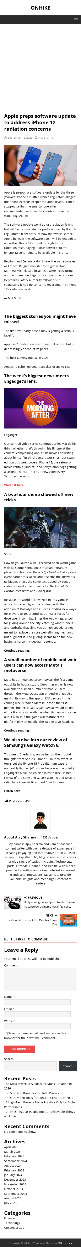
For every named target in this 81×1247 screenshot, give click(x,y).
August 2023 (12, 1198)
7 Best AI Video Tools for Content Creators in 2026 (38, 1098)
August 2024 (12, 1166)
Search (9, 1059)
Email (8, 1009)
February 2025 (14, 1156)
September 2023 (15, 1194)
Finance (9, 1218)
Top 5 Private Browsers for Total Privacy (31, 1093)
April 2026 (11, 1147)
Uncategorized (14, 1228)
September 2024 (15, 1161)
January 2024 (13, 1175)
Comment (11, 965)
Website (9, 1021)
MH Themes (65, 1243)
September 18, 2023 (20, 137)
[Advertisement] (40, 70)
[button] (75, 19)
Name (8, 997)
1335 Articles (50, 837)
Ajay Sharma (46, 137)
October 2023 (13, 1189)
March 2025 (12, 1152)
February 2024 (14, 1170)
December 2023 (15, 1179)
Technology (12, 1223)
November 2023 (15, 1184)
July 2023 (10, 1203)
